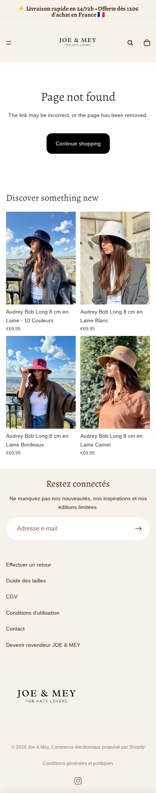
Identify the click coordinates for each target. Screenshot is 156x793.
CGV (11, 596)
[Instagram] (78, 780)
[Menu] (8, 43)
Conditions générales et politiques (78, 763)
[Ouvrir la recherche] (130, 42)
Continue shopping (78, 143)
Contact (15, 629)
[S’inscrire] (139, 529)
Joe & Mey (38, 747)
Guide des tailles (26, 581)
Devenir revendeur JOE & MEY (43, 645)
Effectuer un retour (28, 565)
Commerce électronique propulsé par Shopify (98, 747)
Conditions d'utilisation (32, 613)
